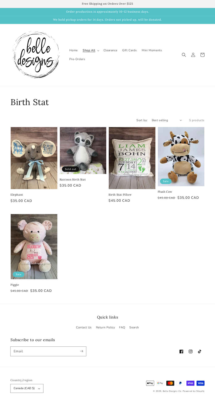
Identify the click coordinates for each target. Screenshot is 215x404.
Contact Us (84, 327)
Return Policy (105, 327)
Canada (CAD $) (24, 388)
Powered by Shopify (194, 391)
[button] (184, 54)
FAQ (122, 327)
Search (134, 327)
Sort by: (141, 120)
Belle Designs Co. (172, 391)
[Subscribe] (81, 351)
